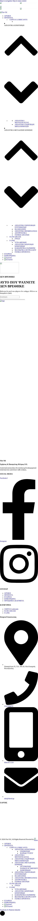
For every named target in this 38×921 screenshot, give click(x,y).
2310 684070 (14, 3)
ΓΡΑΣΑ (17, 239)
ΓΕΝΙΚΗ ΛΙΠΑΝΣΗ (22, 235)
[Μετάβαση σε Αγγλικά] (8, 258)
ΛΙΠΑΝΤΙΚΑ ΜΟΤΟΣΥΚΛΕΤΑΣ (22, 121)
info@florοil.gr (15, 6)
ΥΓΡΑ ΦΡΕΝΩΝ (20, 242)
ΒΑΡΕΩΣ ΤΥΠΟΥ (26, 853)
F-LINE (12, 240)
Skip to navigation (6, 1)
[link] (36, 839)
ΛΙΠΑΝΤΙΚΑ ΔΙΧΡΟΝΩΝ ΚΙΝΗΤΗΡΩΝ (24, 245)
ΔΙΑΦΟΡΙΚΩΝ (25, 870)
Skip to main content (19, 1)
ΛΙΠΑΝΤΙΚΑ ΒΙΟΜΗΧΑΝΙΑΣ (26, 231)
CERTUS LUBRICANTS (18, 20)
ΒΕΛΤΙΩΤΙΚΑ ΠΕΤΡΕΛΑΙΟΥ (25, 250)
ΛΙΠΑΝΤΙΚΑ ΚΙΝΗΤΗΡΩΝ (25, 849)
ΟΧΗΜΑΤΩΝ (25, 851)
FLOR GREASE (15, 237)
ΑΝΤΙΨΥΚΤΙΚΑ (21, 233)
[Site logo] (3, 12)
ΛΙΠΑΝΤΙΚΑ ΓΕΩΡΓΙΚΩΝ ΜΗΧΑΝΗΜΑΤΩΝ (24, 125)
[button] (2, 913)
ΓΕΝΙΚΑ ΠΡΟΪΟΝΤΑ (22, 252)
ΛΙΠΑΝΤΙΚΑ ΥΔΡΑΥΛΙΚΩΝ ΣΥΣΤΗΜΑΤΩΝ (25, 226)
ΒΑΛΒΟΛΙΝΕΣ (20, 229)
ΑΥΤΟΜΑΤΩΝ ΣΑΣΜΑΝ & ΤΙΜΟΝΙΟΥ (29, 867)
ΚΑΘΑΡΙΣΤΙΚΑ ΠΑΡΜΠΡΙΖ (25, 248)
